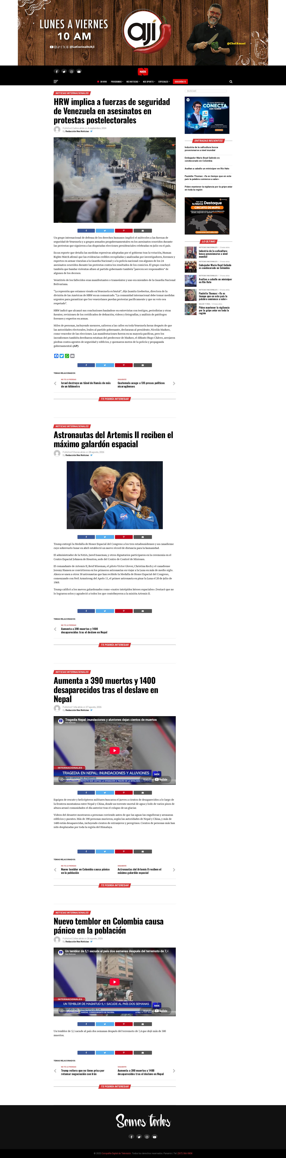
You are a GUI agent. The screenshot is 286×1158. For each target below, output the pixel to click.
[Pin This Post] (124, 231)
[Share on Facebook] (86, 231)
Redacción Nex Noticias (77, 131)
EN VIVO (102, 81)
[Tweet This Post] (105, 231)
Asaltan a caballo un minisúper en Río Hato (207, 168)
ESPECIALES (163, 81)
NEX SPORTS (148, 81)
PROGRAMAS (116, 81)
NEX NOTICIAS (132, 81)
